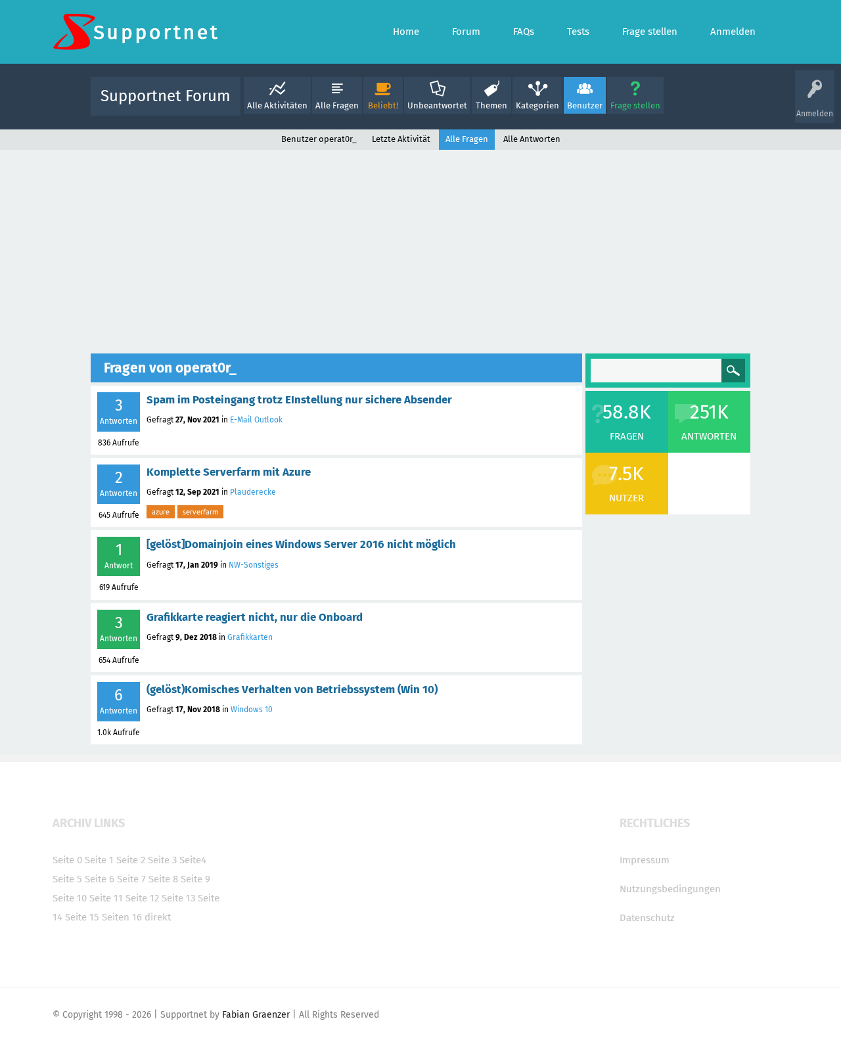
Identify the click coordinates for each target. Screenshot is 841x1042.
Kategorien (537, 105)
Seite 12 (142, 898)
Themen (491, 105)
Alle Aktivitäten (277, 105)
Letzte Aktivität (401, 139)
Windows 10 (252, 709)
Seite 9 (195, 879)
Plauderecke (253, 492)
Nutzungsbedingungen (670, 889)
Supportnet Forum (166, 96)
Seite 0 (67, 860)
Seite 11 (106, 898)
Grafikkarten (250, 637)
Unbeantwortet (437, 105)
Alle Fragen (337, 105)
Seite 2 (130, 860)
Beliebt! (383, 105)
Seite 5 (67, 879)
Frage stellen (635, 105)
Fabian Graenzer (256, 1014)
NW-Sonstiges (254, 565)
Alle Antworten (531, 139)
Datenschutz (647, 918)
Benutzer (584, 105)
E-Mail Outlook (256, 419)
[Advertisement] (420, 248)
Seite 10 (70, 898)
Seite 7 (131, 879)
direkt (158, 917)
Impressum (645, 860)
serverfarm (200, 512)
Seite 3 (162, 860)
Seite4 (192, 860)
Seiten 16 (122, 917)
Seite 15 (82, 917)
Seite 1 (99, 860)
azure (161, 512)
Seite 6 (99, 879)
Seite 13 (178, 898)
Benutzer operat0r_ (319, 139)
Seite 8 (163, 879)
